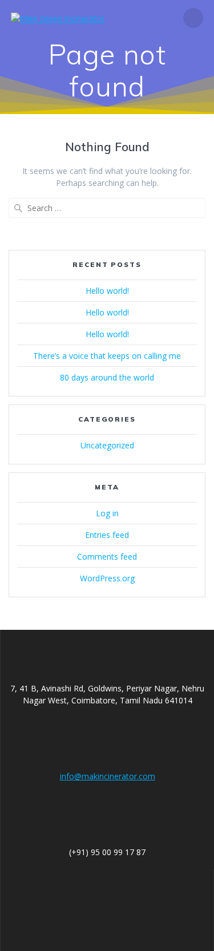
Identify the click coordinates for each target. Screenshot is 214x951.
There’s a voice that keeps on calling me (107, 355)
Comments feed (107, 556)
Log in (107, 513)
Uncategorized (107, 445)
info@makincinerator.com (107, 776)
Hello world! (107, 290)
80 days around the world (107, 377)
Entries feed (107, 534)
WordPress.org (107, 578)
